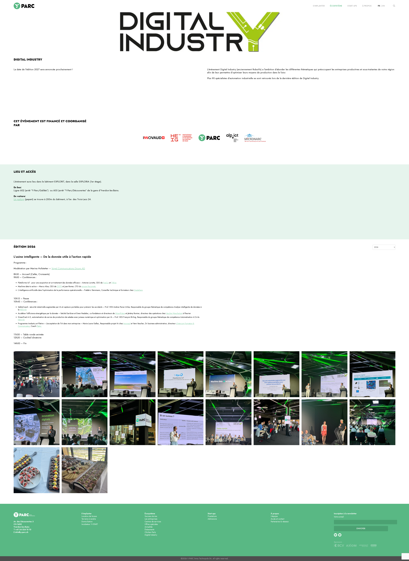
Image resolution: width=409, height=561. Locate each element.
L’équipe (274, 516)
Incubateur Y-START (89, 524)
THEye (113, 282)
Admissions (212, 519)
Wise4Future (120, 313)
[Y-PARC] (24, 6)
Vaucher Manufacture (174, 313)
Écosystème (336, 5)
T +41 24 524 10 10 (22, 529)
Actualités (149, 527)
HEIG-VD (23, 309)
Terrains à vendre (88, 519)
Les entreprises (151, 519)
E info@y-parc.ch (21, 532)
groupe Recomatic (89, 286)
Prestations (212, 516)
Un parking (19, 199)
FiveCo (106, 282)
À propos (367, 5)
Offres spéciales (151, 524)
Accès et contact (277, 519)
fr (379, 5)
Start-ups (352, 5)
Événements (149, 529)
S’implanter (319, 5)
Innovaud (126, 323)
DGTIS (59, 286)
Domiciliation (86, 521)
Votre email (339, 517)
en (383, 5)
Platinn (39, 326)
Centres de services (153, 521)
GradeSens (138, 290)
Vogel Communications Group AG (68, 268)
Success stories (151, 516)
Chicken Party (150, 532)
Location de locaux (89, 516)
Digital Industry (151, 535)
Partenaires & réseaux (280, 521)
